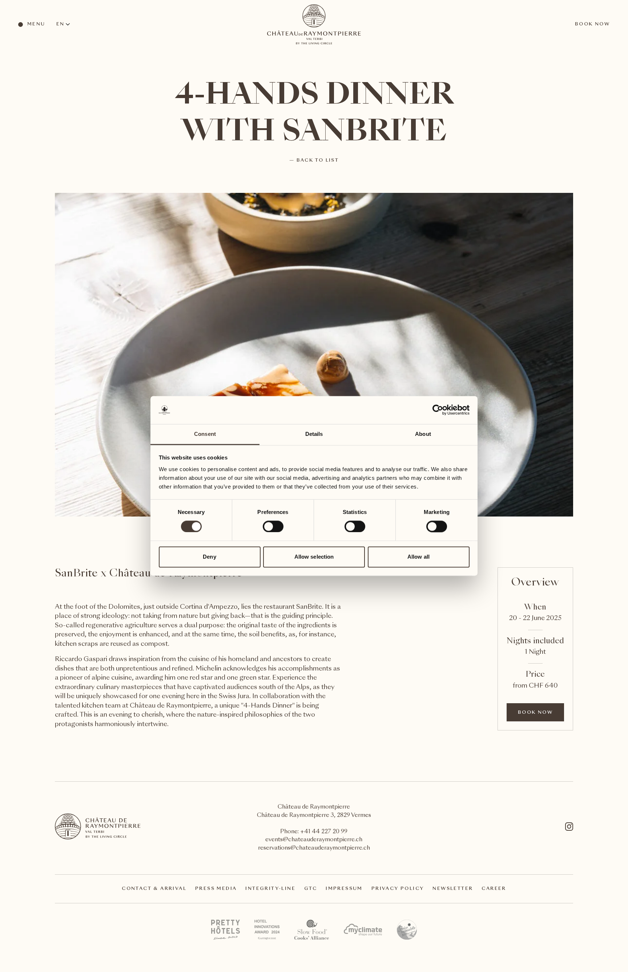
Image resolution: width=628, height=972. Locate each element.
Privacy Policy (397, 889)
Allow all (418, 557)
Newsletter (452, 889)
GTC (310, 889)
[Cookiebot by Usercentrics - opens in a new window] (438, 410)
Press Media (216, 889)
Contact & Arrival (154, 889)
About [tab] (423, 434)
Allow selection (314, 557)
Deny (209, 557)
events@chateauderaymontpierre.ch (313, 840)
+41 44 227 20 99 (323, 832)
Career (494, 889)
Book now (535, 712)
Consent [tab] (205, 434)
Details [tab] (314, 434)
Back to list (318, 160)
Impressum (344, 889)
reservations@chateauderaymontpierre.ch (314, 848)
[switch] (272, 526)
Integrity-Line (270, 889)
